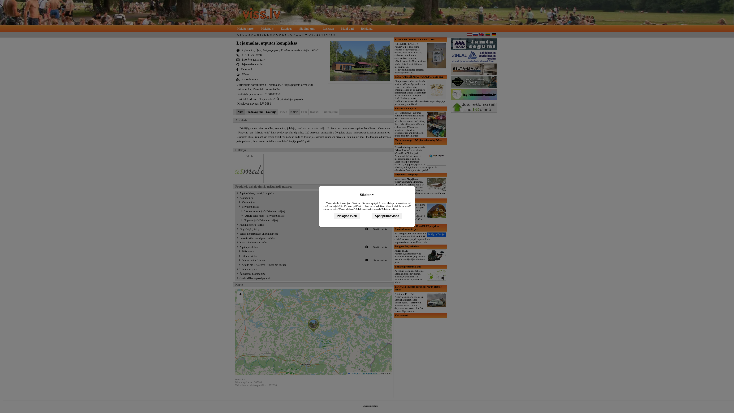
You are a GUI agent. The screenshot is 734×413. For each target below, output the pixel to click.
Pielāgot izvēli (347, 216)
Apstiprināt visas (387, 216)
